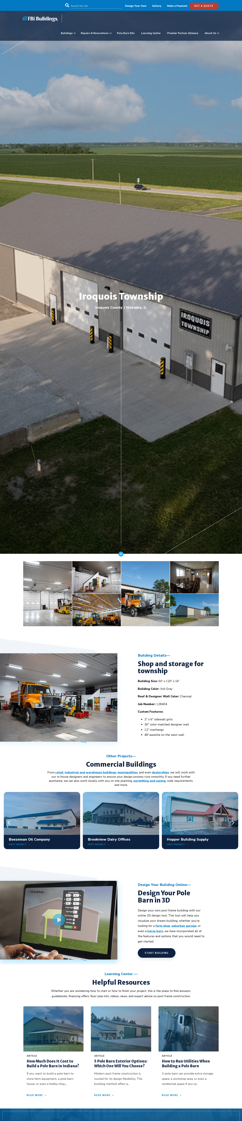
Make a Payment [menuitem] (177, 6)
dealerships (160, 772)
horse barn (155, 931)
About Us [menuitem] (210, 33)
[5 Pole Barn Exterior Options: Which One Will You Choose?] (121, 1029)
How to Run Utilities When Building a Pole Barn (186, 1063)
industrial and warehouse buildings (90, 772)
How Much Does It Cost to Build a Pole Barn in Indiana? (53, 1063)
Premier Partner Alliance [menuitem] (182, 33)
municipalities (128, 772)
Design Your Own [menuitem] (135, 6)
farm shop (162, 926)
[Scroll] (121, 555)
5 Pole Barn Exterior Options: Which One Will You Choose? (120, 1063)
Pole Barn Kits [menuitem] (126, 33)
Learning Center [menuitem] (151, 33)
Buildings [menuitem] (67, 33)
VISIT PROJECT (18, 844)
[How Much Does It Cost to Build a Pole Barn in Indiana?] (53, 1029)
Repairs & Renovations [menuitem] (95, 33)
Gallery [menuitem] (156, 6)
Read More (35, 1095)
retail (59, 772)
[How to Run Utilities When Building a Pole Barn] (189, 1029)
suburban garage (184, 926)
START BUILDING (157, 952)
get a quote (204, 5)
